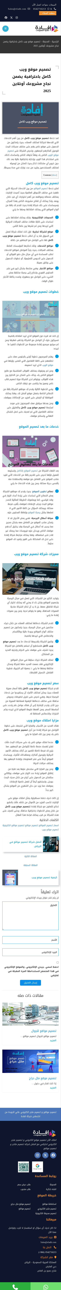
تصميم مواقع (31, 825)
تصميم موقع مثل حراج (42, 1078)
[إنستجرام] (17, 17)
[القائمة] (5, 29)
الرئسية (55, 42)
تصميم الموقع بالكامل (27, 471)
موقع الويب (47, 365)
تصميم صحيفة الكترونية (45, 1213)
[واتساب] (45, 1286)
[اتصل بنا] (15, 1286)
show (54, 175)
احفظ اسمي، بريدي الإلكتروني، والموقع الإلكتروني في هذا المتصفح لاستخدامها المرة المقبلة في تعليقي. (31, 971)
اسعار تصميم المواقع (49, 825)
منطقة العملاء (48, 13)
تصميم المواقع (41, 188)
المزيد (53, 1040)
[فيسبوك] (6, 17)
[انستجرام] (37, 1155)
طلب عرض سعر (23, 1185)
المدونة (46, 42)
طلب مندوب (25, 1189)
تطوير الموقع (39, 491)
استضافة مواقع (49, 1204)
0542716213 (39, 9)
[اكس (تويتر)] (45, 1155)
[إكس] (11, 17)
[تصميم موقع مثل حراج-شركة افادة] (30, 1061)
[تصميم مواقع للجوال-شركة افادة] (30, 1014)
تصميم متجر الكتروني (47, 1209)
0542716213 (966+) (47, 1252)
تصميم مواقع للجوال (43, 1031)
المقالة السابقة (30, 865)
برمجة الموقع (34, 512)
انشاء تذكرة (51, 1189)
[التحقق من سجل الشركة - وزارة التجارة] (23, 1166)
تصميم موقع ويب (50, 830)
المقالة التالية (30, 856)
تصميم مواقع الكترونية (13, 825)
